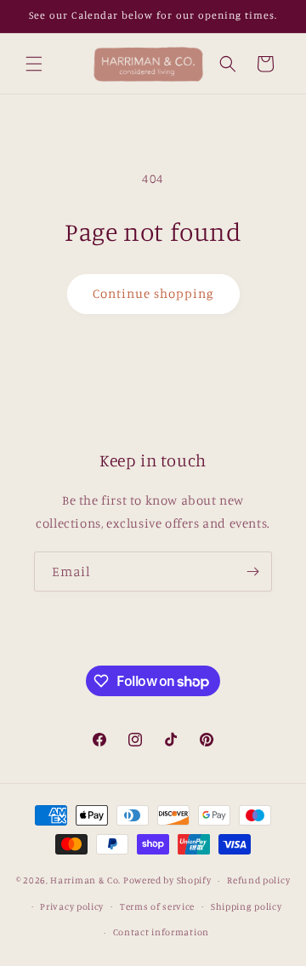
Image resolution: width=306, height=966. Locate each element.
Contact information (161, 932)
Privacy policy (72, 906)
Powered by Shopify (167, 880)
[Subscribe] (252, 572)
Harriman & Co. (85, 880)
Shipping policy (246, 906)
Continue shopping (153, 293)
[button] (34, 64)
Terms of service (157, 906)
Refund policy (258, 880)
